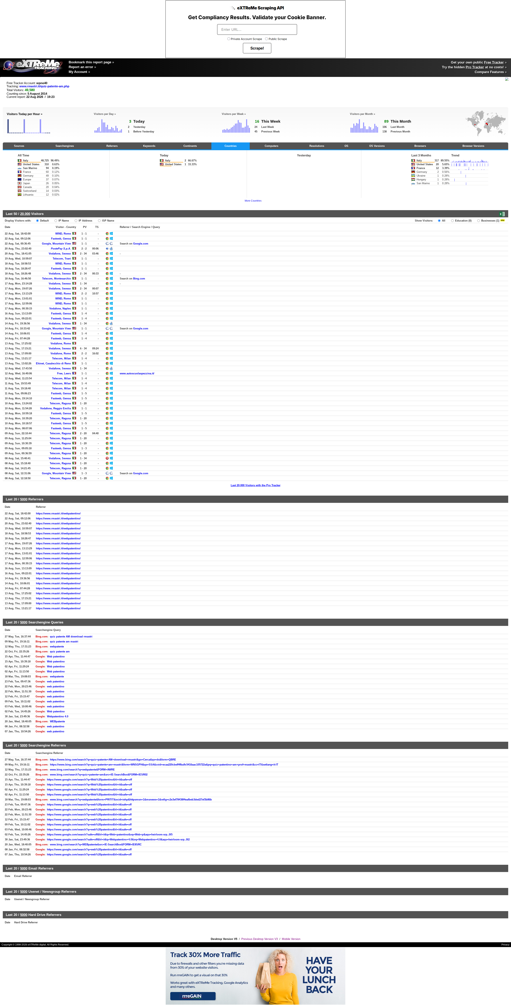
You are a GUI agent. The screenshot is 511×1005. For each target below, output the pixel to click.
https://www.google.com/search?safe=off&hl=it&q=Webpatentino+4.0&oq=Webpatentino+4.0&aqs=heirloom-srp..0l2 (118, 839)
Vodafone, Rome (61, 343)
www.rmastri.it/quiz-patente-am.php (44, 86)
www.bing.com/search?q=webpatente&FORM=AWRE (82, 769)
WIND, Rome (63, 233)
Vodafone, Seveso (60, 253)
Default (44, 220)
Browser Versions (473, 145)
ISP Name (107, 220)
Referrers (112, 145)
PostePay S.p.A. (61, 248)
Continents (190, 145)
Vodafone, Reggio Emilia (55, 408)
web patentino (55, 681)
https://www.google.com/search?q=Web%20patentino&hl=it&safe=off (89, 779)
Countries (231, 145)
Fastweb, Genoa (61, 238)
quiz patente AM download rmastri (71, 636)
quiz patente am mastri (64, 641)
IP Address (85, 220)
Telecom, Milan (61, 358)
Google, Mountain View (56, 243)
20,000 (25, 214)
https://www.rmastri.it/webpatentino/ (58, 513)
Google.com (140, 243)
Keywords (149, 145)
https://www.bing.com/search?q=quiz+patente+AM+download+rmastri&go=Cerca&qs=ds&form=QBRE (113, 759)
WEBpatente (57, 721)
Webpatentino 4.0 (57, 716)
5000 (23, 499)
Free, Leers (64, 373)
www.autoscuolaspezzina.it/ (137, 373)
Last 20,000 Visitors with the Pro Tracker (255, 485)
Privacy (505, 944)
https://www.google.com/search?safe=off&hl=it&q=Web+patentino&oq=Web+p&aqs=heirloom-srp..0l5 (109, 834)
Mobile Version (291, 938)
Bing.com (139, 278)
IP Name (63, 220)
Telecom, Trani (62, 258)
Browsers (420, 145)
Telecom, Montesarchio (56, 278)
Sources (19, 145)
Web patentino (56, 656)
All (443, 220)
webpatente (57, 646)
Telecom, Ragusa (60, 403)
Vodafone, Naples (60, 308)
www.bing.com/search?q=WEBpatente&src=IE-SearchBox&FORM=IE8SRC (96, 844)
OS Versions (377, 145)
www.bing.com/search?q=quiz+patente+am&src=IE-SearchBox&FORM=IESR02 (99, 774)
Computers (271, 145)
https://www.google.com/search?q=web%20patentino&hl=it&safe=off (89, 804)
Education (462, 220)
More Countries (253, 200)
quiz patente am (60, 651)
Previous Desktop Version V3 (259, 938)
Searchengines (64, 145)
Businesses (489, 220)
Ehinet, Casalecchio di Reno (53, 363)
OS (346, 145)
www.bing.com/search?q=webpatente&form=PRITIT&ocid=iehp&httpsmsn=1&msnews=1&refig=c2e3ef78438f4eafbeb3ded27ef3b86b (131, 799)
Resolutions (316, 145)
